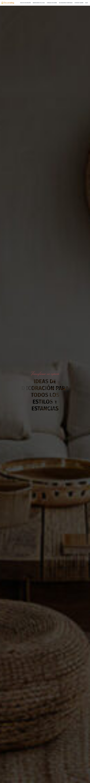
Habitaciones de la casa (39, 2)
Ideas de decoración (25, 2)
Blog (86, 2)
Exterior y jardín (79, 2)
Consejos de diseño (52, 2)
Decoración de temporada (65, 2)
